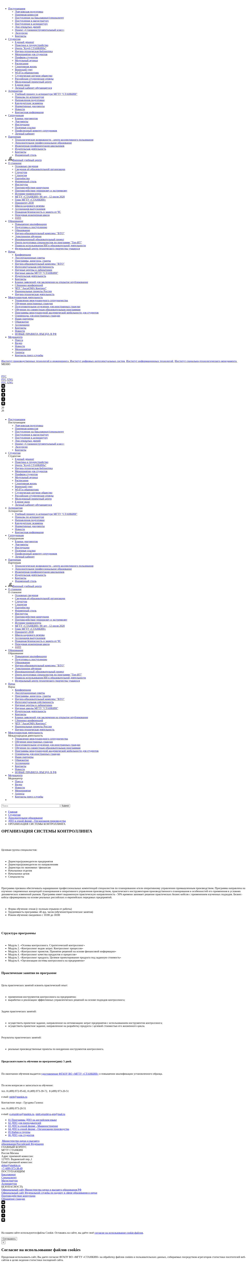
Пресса (19, 340)
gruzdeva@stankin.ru (22, 1114)
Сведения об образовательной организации (40, 169)
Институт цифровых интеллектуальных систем (98, 361)
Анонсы (19, 352)
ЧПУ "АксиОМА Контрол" (31, 288)
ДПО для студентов (21, 1135)
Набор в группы (19, 1132)
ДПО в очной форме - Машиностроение (33, 1126)
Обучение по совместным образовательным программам (47, 309)
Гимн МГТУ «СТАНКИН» (30, 199)
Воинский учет (24, 69)
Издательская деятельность (30, 148)
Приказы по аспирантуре (29, 97)
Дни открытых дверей (28, 26)
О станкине (15, 163)
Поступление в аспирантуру (31, 23)
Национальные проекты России (33, 291)
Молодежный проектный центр (33, 81)
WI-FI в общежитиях (27, 72)
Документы (21, 121)
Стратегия (21, 175)
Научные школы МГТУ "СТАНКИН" (36, 273)
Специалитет (9, 1177)
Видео (18, 343)
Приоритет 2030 (24, 202)
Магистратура (9, 1180)
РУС (4, 376)
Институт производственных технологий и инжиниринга (35, 361)
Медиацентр (15, 337)
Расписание (21, 63)
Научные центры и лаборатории (33, 269)
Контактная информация (29, 112)
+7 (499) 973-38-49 (12, 1168)
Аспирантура (9, 1183)
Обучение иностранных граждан (34, 303)
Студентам (14, 39)
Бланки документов (26, 118)
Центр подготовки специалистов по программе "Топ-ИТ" (48, 242)
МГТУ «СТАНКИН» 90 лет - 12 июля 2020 (40, 196)
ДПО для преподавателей (24, 1122)
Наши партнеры (24, 318)
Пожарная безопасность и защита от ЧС (38, 211)
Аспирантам (15, 90)
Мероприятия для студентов (31, 54)
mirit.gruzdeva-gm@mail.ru (50, 1114)
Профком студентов (26, 57)
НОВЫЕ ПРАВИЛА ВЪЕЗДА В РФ (36, 334)
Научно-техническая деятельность (34, 294)
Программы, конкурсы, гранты (33, 260)
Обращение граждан (13, 1198)
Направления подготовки (30, 100)
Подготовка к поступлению (31, 227)
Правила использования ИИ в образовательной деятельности (50, 245)
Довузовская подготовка (29, 11)
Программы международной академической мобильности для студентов (57, 312)
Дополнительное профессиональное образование (43, 142)
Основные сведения (26, 166)
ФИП (18, 218)
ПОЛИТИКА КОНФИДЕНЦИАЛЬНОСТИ (26, 1223)
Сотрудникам (16, 115)
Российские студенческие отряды (34, 78)
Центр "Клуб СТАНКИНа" (30, 48)
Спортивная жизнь (26, 66)
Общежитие (22, 321)
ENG (10, 379)
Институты (21, 184)
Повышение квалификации (31, 224)
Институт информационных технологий (150, 361)
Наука (11, 251)
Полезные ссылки (25, 127)
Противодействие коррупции (32, 187)
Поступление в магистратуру (32, 20)
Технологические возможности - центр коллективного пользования (54, 139)
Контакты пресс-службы (29, 355)
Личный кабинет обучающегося (33, 87)
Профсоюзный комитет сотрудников (36, 130)
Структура (21, 172)
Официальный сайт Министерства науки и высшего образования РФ (41, 1189)
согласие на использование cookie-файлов (119, 1232)
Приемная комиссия (26, 14)
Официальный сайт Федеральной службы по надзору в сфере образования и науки (49, 1192)
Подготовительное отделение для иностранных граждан (47, 306)
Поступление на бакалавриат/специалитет (39, 17)
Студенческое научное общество (33, 75)
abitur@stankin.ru (10, 1165)
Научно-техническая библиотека (34, 51)
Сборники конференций (29, 285)
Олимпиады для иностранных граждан (37, 315)
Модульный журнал (26, 60)
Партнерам (14, 136)
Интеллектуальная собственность (34, 266)
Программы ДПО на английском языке (32, 1119)
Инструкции (22, 124)
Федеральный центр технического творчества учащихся (47, 248)
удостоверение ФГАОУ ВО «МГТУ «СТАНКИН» (70, 1073)
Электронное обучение (28, 236)
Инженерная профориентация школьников (39, 145)
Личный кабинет (25, 133)
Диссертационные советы (30, 257)
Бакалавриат (8, 1174)
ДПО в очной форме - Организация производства (38, 1129)
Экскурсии (21, 33)
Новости (20, 109)
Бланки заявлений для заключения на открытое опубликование (51, 282)
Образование (15, 221)
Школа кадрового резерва (30, 205)
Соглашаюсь (9, 1239)
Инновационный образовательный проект (39, 239)
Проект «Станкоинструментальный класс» (39, 29)
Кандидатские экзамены (29, 103)
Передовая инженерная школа (32, 215)
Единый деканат (24, 42)
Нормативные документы (30, 106)
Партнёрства (22, 178)
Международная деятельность (25, 297)
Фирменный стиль (25, 155)
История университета (28, 193)
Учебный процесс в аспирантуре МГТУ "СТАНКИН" (46, 94)
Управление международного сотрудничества (41, 300)
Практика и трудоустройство (31, 45)
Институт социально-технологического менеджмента (206, 361)
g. (10, 1114)
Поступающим (16, 8)
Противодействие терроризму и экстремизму (41, 190)
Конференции (23, 254)
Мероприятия (23, 349)
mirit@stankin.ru (18, 1096)
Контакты (20, 36)
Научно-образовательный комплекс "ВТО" (40, 233)
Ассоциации (22, 324)
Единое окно (22, 84)
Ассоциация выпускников (30, 208)
